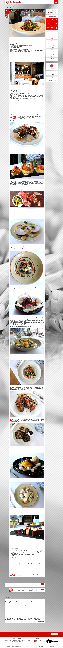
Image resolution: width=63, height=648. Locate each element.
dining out (20, 574)
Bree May (25, 589)
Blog (14, 575)
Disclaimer (42, 646)
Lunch (29, 574)
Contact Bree (56, 646)
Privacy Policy (52, 646)
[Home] (13, 2)
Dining (17, 574)
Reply (43, 589)
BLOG (15, 574)
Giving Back (31, 646)
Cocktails (51, 40)
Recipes (51, 51)
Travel (52, 58)
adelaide (12, 574)
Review (31, 574)
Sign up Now (54, 633)
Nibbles (52, 49)
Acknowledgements (37, 646)
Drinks (52, 45)
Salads (52, 54)
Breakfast (51, 38)
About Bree (26, 646)
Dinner (23, 574)
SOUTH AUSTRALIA (36, 574)
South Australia (19, 575)
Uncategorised (52, 60)
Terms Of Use (47, 646)
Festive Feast (26, 574)
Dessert (52, 42)
